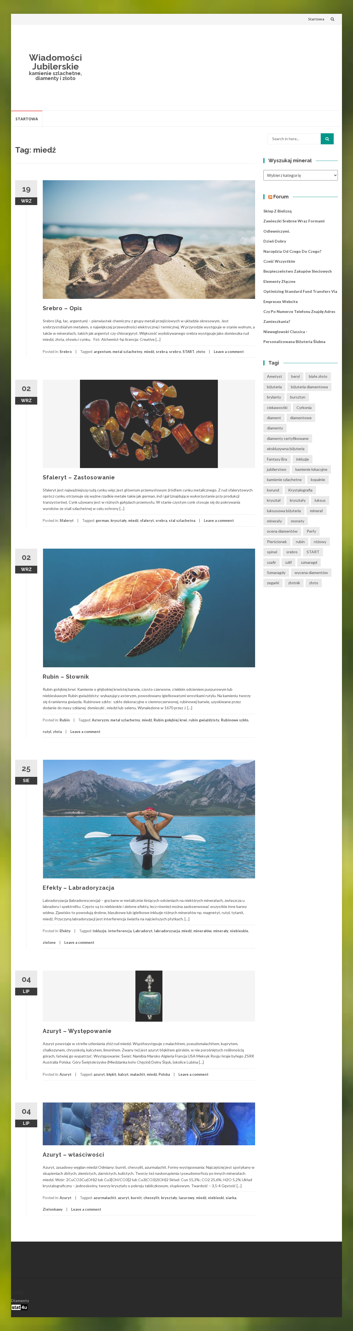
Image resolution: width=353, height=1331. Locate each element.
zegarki (273, 582)
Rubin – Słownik (66, 676)
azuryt (99, 1074)
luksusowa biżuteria (284, 510)
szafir (271, 562)
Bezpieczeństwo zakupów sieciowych (297, 271)
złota (57, 731)
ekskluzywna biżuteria (285, 448)
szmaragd (309, 562)
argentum (102, 351)
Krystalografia (300, 490)
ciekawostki (277, 407)
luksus (320, 500)
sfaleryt (147, 520)
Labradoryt (143, 931)
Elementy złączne (279, 281)
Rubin (65, 720)
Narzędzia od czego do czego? (292, 251)
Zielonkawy (53, 1209)
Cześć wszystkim (279, 261)
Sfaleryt (67, 520)
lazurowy (186, 1197)
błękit (111, 1074)
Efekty (65, 931)
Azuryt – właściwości (73, 1154)
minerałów (202, 931)
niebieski (216, 1197)
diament (274, 417)
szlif (288, 562)
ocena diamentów (282, 531)
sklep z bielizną (277, 211)
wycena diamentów (311, 572)
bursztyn (297, 397)
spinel (272, 551)
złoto (200, 351)
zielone (49, 942)
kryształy (119, 520)
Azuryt (65, 1074)
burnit (136, 1197)
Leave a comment (229, 351)
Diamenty (20, 1300)
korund (273, 490)
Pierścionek (277, 541)
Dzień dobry (274, 241)
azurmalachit (104, 1197)
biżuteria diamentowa (309, 386)
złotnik (294, 582)
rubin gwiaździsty (204, 720)
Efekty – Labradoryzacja (78, 887)
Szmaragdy (276, 572)
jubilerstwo (276, 469)
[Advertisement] (217, 67)
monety (297, 521)
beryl (295, 376)
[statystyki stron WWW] (19, 1307)
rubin (300, 541)
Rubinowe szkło (234, 720)
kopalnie (318, 479)
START (188, 351)
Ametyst (274, 376)
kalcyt (123, 1074)
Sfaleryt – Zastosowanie (79, 477)
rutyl (47, 731)
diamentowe (301, 417)
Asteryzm (100, 720)
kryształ (274, 500)
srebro (175, 351)
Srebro (66, 351)
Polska (164, 1074)
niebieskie (239, 931)
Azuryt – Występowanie (77, 1031)
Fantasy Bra (277, 459)
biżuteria (274, 386)
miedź (149, 351)
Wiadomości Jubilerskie (55, 61)
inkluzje (99, 931)
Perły (311, 531)
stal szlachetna (182, 520)
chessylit (151, 1197)
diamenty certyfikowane (288, 438)
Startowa (316, 19)
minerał (316, 510)
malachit (137, 1074)
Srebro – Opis (62, 308)
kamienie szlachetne (284, 479)
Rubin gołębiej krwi (170, 720)
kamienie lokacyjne (311, 469)
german (102, 520)
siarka (231, 1197)
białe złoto (318, 376)
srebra (161, 351)
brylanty (274, 397)
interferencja (120, 931)
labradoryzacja (167, 931)
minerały (220, 931)
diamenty (275, 428)
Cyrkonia (304, 407)
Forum (280, 197)
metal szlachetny (127, 351)
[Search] (327, 138)
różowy (320, 541)
